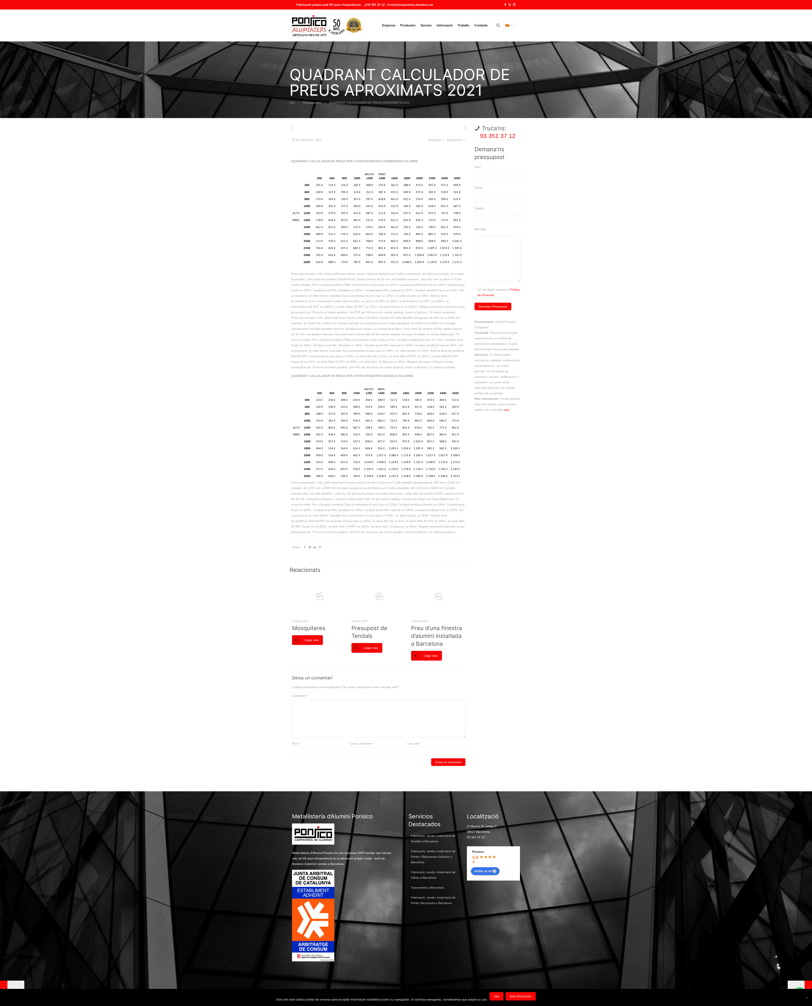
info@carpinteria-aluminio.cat (411, 4)
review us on (483, 871)
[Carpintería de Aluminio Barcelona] (318, 25)
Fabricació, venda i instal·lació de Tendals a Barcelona (433, 838)
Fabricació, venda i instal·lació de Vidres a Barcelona (433, 874)
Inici (292, 102)
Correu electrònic (362, 743)
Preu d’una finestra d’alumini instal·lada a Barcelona (436, 636)
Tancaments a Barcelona (427, 887)
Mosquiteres (308, 628)
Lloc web (413, 743)
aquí (507, 409)
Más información (521, 996)
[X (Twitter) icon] (509, 4)
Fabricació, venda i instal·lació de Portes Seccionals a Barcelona (433, 900)
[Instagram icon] (514, 4)
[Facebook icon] (505, 4)
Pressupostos (312, 102)
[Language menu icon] (509, 25)
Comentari (300, 695)
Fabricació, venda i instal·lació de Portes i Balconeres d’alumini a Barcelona (433, 856)
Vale (496, 996)
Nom (296, 743)
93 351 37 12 (376, 4)
